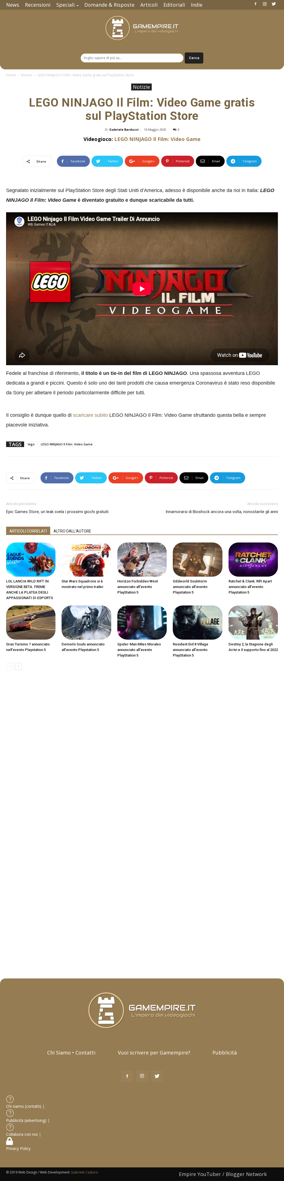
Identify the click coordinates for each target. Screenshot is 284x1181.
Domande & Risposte (109, 4)
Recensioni (37, 4)
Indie (196, 4)
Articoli (149, 4)
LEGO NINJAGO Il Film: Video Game (157, 139)
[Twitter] (274, 4)
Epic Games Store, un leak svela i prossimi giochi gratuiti (57, 511)
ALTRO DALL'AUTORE (72, 531)
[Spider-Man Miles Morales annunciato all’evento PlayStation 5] (142, 622)
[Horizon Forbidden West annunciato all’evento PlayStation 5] (142, 559)
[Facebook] (255, 4)
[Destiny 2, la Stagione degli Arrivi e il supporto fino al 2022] (253, 622)
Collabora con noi (22, 1134)
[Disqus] (142, 752)
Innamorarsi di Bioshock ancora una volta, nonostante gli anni (222, 511)
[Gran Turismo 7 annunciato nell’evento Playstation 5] (30, 622)
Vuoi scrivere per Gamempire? (154, 1052)
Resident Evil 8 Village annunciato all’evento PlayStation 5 (190, 649)
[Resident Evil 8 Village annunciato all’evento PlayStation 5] (197, 622)
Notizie (26, 75)
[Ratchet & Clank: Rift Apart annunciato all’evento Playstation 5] (253, 559)
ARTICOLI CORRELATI (28, 531)
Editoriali (174, 4)
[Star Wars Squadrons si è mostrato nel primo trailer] (86, 559)
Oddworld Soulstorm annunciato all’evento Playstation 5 (190, 586)
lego (31, 444)
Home (11, 75)
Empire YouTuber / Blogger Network (223, 1174)
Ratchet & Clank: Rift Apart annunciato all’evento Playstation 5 (250, 586)
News (12, 4)
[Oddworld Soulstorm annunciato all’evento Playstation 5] (197, 559)
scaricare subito (90, 415)
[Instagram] (264, 4)
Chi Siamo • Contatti (71, 1052)
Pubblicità (224, 1052)
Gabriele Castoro (84, 1172)
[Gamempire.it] (142, 28)
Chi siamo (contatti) (23, 1106)
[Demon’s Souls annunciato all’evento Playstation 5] (86, 622)
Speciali (65, 4)
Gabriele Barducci (124, 129)
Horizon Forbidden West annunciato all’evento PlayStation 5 (137, 586)
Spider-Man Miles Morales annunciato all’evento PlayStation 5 (139, 649)
